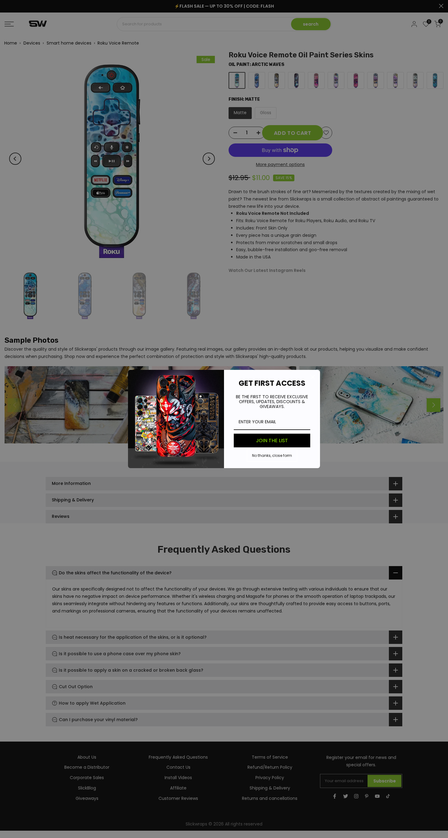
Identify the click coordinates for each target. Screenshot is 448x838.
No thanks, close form (272, 455)
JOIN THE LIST (272, 440)
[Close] (312, 377)
